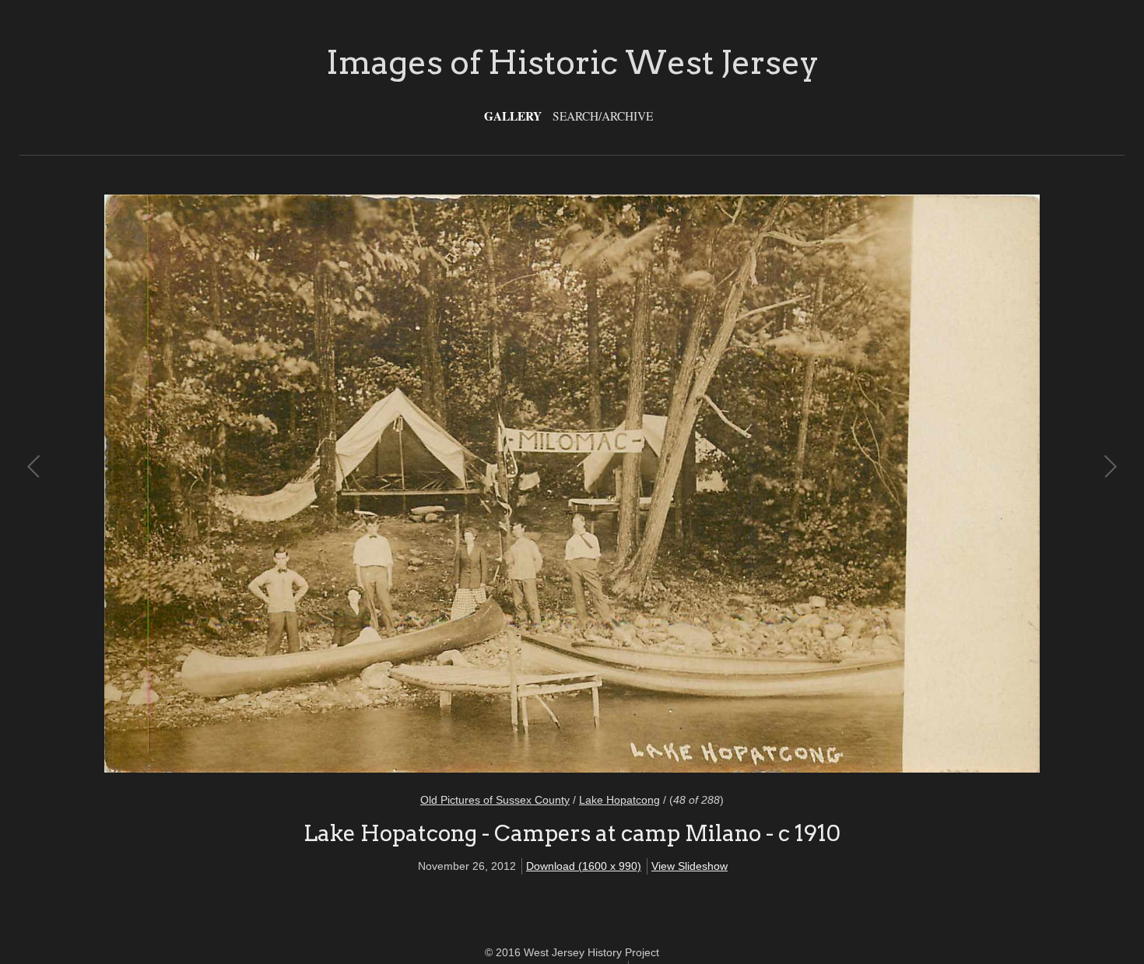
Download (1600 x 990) (583, 866)
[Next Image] (840, 484)
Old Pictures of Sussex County (495, 800)
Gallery (513, 115)
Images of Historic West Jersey (572, 62)
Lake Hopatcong (619, 800)
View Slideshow (689, 866)
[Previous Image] (303, 484)
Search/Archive (603, 116)
